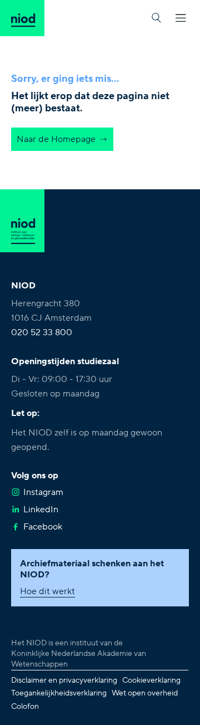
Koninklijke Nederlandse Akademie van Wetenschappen (78, 659)
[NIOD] (22, 18)
